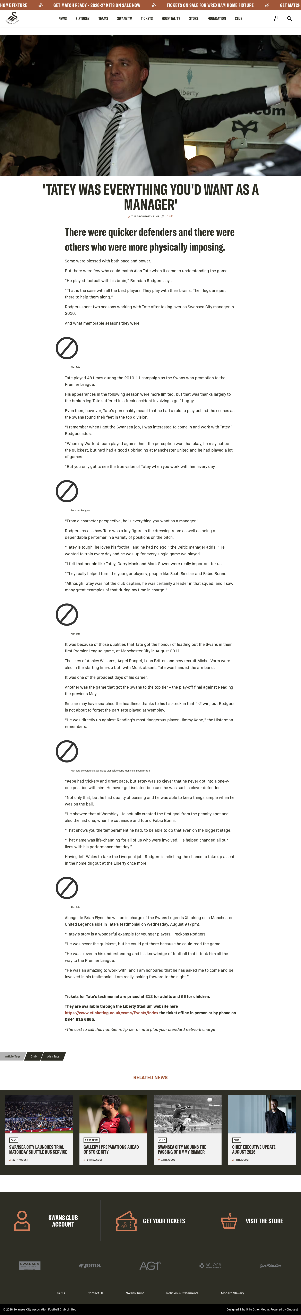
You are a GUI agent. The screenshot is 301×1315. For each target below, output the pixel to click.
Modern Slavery (232, 1293)
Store (193, 18)
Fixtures (82, 18)
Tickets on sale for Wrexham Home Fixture (192, 5)
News (63, 18)
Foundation (216, 18)
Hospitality (171, 18)
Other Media (261, 1309)
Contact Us (95, 1293)
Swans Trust (135, 1293)
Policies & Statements (182, 1293)
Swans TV (124, 18)
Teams (103, 18)
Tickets (147, 18)
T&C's (61, 1293)
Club (238, 18)
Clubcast (292, 1309)
